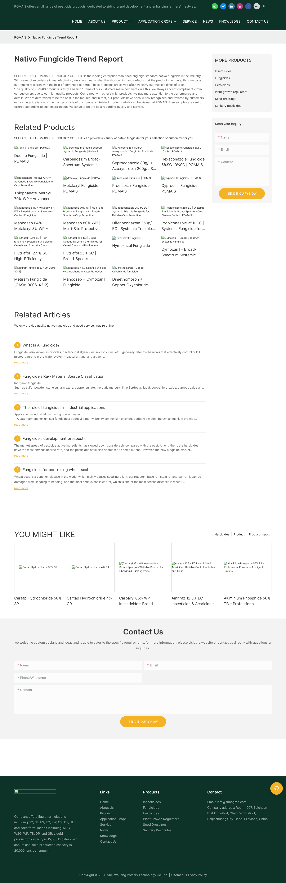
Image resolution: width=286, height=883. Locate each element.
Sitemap (177, 875)
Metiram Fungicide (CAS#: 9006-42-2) (31, 282)
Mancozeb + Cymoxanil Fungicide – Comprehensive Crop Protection (84, 282)
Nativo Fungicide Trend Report (54, 37)
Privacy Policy (196, 875)
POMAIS (20, 37)
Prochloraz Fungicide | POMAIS (132, 188)
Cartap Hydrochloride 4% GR (89, 601)
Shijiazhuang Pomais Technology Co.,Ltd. (137, 875)
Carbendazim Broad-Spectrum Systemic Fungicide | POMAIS (81, 162)
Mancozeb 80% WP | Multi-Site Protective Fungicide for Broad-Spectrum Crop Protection (81, 226)
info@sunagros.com (231, 802)
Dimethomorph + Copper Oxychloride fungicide (130, 282)
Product (239, 534)
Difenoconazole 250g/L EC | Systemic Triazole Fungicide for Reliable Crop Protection (133, 226)
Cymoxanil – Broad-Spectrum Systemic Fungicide (178, 252)
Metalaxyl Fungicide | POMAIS (81, 188)
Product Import (259, 534)
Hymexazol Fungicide (131, 245)
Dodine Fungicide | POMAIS (30, 158)
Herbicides (222, 534)
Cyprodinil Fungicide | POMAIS (180, 188)
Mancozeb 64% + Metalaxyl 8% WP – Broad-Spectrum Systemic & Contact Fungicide (31, 226)
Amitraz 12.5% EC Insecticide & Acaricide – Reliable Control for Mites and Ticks (193, 601)
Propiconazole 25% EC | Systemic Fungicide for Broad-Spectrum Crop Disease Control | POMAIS (182, 226)
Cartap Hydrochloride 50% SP (38, 601)
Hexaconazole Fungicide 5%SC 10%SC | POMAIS (183, 162)
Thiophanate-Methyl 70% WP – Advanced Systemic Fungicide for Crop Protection (34, 196)
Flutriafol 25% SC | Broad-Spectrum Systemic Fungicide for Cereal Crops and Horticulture (83, 256)
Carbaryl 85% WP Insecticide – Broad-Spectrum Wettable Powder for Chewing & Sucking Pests (139, 601)
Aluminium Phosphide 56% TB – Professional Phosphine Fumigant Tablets (247, 601)
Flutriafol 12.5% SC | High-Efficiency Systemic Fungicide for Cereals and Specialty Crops (34, 256)
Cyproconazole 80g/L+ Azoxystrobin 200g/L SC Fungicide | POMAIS (134, 166)
